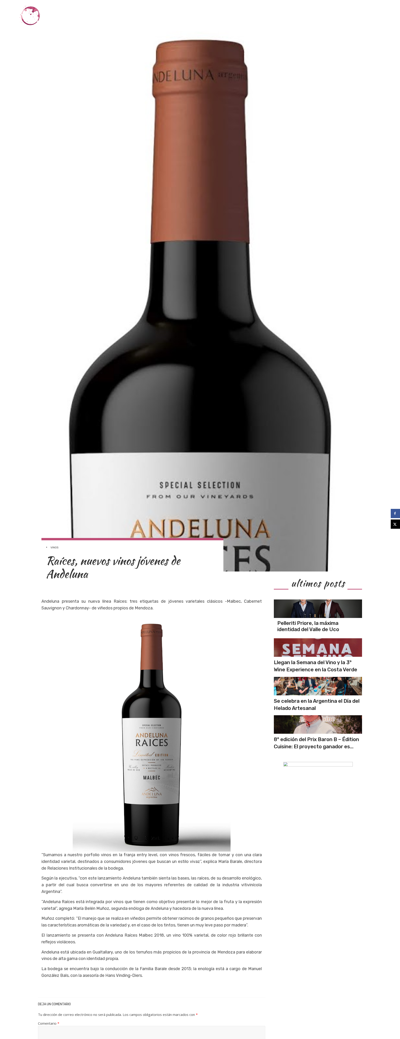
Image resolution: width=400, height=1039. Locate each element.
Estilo (342, 16)
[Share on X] (395, 524)
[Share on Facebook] (395, 513)
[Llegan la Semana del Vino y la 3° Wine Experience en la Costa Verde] (318, 647)
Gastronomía (262, 16)
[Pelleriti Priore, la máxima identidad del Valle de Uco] (318, 608)
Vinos (238, 16)
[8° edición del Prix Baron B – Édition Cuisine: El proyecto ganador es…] (318, 724)
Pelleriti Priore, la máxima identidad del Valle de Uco (308, 626)
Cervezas (320, 16)
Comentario (48, 1023)
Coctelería (293, 16)
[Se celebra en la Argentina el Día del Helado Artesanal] (318, 686)
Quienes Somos (368, 16)
